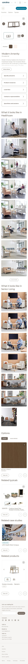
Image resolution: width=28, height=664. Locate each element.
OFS (3, 646)
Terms (3, 660)
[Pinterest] (15, 620)
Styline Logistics (5, 656)
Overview (3, 12)
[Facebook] (6, 620)
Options (10, 12)
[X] (12, 620)
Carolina (4, 649)
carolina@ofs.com (6, 631)
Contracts (15, 660)
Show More (6, 69)
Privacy (8, 660)
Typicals (16, 12)
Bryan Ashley (5, 654)
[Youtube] (18, 620)
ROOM (3, 651)
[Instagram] (3, 620)
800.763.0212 (5, 626)
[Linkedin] (9, 620)
